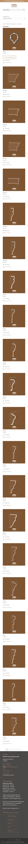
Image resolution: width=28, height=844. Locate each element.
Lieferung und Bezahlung (13, 812)
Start (4, 23)
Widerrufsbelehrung (12, 816)
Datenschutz (10, 819)
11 (18, 749)
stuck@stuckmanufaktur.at (12, 766)
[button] (2, 841)
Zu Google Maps (6, 770)
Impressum (10, 830)
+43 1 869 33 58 (7, 763)
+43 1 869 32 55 (7, 765)
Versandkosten (8, 62)
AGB (9, 827)
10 (16, 749)
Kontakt (9, 823)
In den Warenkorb (9, 57)
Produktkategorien (6, 16)
